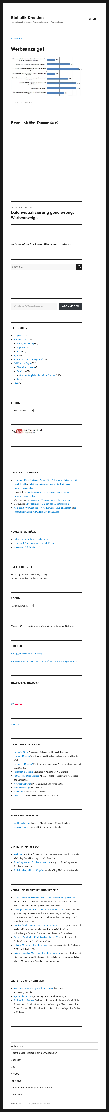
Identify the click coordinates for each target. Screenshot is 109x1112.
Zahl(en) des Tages (22, 363)
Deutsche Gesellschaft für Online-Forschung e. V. (36, 937)
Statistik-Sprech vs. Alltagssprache (29, 359)
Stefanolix (18, 791)
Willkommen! (17, 1046)
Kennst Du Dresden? (23, 763)
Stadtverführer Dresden (24, 1000)
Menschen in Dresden (23, 771)
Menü (92, 19)
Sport (16, 355)
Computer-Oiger (21, 751)
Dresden (20, 371)
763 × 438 (28, 102)
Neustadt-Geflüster (22, 783)
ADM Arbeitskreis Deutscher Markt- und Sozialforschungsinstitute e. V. (46, 897)
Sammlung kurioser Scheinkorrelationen (32, 862)
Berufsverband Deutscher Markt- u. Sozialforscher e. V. (38, 925)
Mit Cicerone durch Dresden (26, 775)
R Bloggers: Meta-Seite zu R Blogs (27, 653)
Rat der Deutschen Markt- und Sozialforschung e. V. (37, 952)
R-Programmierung (25, 343)
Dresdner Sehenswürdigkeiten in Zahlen (31, 1087)
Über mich (16, 1059)
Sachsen (20, 379)
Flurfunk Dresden (22, 755)
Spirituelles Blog (21, 787)
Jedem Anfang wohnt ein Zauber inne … (32, 539)
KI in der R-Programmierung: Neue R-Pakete (34, 542)
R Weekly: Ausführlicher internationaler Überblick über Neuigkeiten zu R (44, 661)
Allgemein (18, 335)
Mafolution (19, 854)
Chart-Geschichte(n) (26, 367)
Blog (13, 1066)
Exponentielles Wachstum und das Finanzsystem (48, 499)
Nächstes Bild (16, 38)
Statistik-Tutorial (21, 826)
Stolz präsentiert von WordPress (39, 1103)
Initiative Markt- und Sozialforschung (30, 945)
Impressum (16, 1080)
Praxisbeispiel (20, 339)
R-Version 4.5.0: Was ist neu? (27, 546)
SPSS (19, 351)
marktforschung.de (22, 822)
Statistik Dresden (27, 17)
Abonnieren (70, 306)
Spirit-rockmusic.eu (22, 996)
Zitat (16, 382)
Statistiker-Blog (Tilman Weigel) (28, 870)
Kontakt (15, 1073)
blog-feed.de (16, 724)
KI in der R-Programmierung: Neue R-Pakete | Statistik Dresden (42, 507)
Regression (22, 347)
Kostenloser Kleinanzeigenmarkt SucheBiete (34, 988)
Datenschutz (17, 1094)
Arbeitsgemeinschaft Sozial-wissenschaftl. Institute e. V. (39, 909)
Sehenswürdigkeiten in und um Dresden (37, 375)
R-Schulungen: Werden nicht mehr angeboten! (34, 1052)
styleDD (17, 795)
